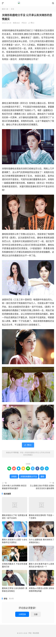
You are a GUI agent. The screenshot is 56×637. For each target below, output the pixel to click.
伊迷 (28, 3)
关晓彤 (14, 476)
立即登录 (22, 614)
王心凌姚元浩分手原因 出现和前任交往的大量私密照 (42, 486)
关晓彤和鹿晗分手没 (28, 476)
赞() (31, 23)
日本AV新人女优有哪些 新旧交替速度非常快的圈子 (14, 486)
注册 (36, 614)
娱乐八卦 (5, 9)
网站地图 (36, 633)
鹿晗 (42, 476)
